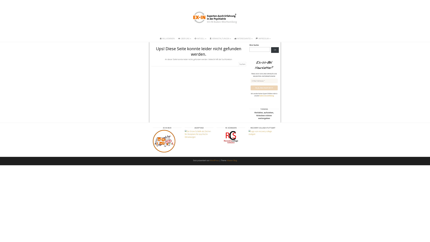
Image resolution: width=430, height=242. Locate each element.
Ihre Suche (254, 45)
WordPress (214, 160)
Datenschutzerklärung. (266, 96)
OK (275, 50)
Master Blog (232, 160)
